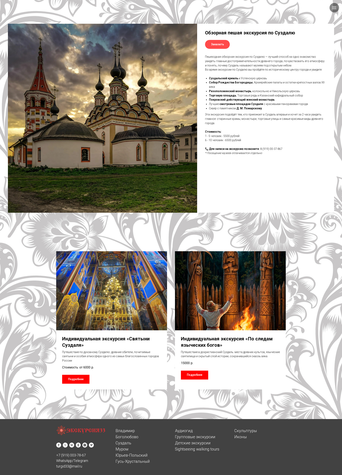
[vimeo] (91, 445)
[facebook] (58, 445)
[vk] (71, 445)
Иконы (240, 436)
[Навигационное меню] (334, 7)
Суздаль (123, 443)
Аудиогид (184, 430)
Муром (122, 449)
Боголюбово (127, 436)
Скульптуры (245, 430)
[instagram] (84, 445)
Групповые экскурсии (195, 436)
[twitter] (65, 445)
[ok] (78, 445)
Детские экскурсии (193, 443)
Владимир (125, 430)
